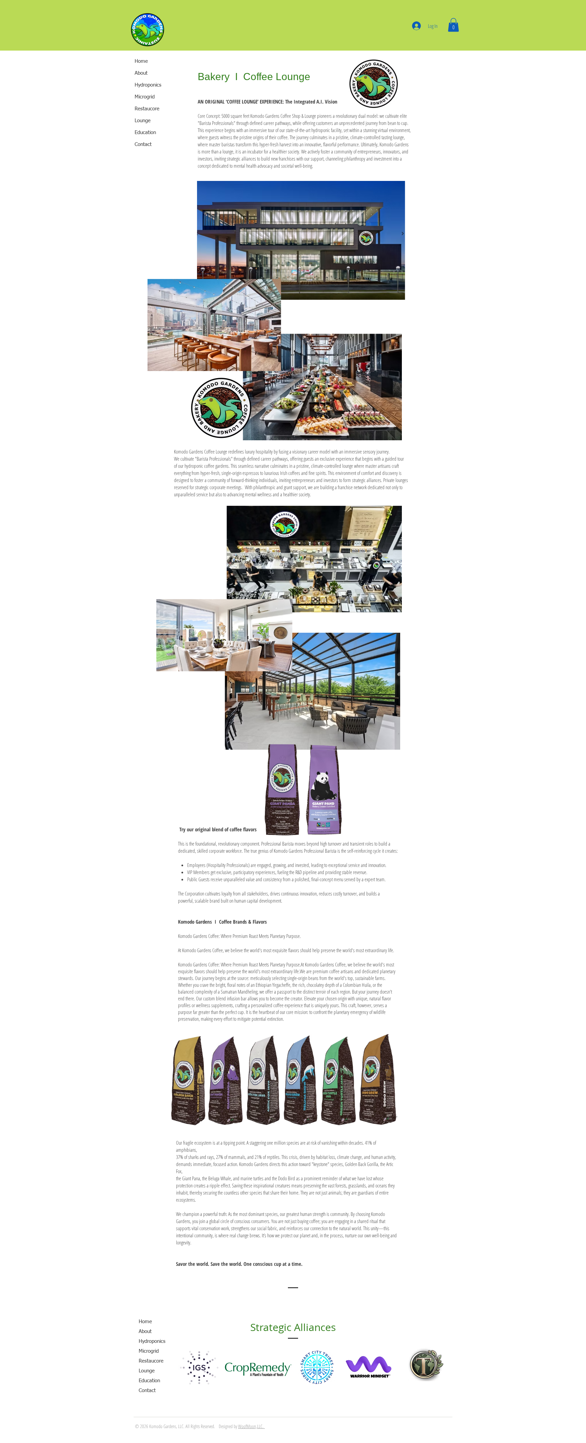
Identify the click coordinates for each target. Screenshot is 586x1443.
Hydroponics (152, 1341)
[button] (453, 25)
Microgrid (149, 1351)
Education (149, 1380)
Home (141, 61)
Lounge (147, 1370)
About (141, 73)
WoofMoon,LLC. (251, 1426)
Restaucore (151, 1361)
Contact (147, 1390)
